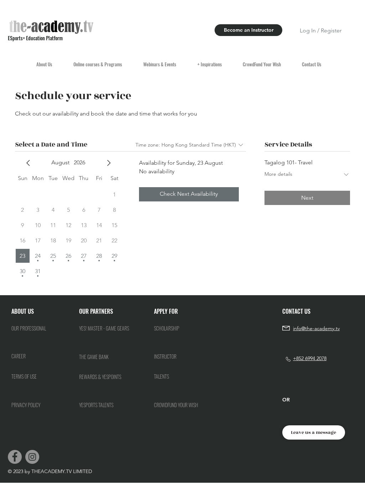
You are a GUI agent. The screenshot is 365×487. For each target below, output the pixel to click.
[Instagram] (32, 457)
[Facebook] (15, 457)
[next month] (108, 163)
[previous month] (28, 163)
